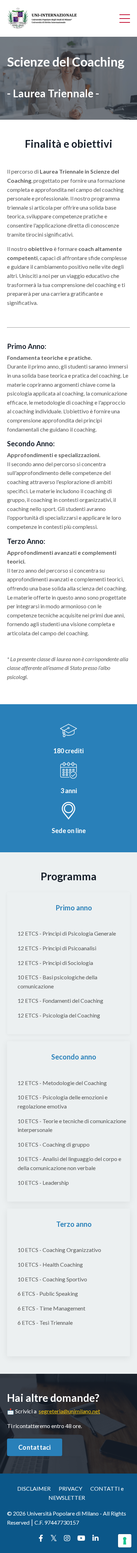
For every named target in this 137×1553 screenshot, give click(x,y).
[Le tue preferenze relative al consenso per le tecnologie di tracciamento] (124, 1540)
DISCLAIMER (34, 1488)
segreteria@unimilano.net (69, 1411)
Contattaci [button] (34, 1447)
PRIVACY (70, 1488)
